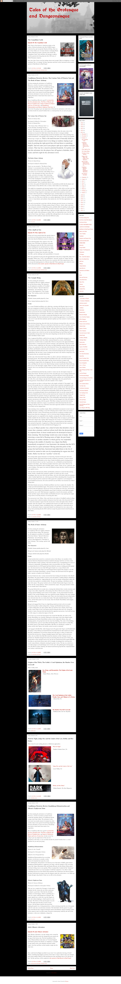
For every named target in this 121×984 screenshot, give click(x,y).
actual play (34, 516)
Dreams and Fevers (83, 321)
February (84, 190)
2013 (82, 208)
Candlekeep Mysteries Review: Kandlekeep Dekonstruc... (85, 169)
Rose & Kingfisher (83, 363)
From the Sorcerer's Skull (84, 333)
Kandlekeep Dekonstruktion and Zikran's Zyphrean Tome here (40, 106)
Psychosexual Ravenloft (84, 240)
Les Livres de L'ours (83, 349)
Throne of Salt (82, 397)
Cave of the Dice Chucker (84, 317)
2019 (82, 196)
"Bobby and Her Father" (59, 785)
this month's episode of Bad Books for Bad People (51, 263)
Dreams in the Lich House (84, 323)
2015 (82, 204)
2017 (82, 200)
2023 (82, 128)
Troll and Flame (82, 399)
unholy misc (33, 730)
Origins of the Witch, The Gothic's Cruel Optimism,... (85, 158)
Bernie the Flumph (83, 314)
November (84, 136)
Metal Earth (81, 351)
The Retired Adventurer (84, 388)
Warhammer (81, 252)
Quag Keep (81, 356)
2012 (82, 210)
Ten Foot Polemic (82, 373)
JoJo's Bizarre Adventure (36, 927)
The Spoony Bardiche (83, 390)
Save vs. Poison (82, 365)
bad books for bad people (35, 70)
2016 (82, 202)
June (83, 183)
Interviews (81, 291)
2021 (82, 132)
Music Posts (81, 282)
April (83, 186)
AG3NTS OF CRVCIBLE (84, 226)
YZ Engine (81, 254)
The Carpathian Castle (35, 40)
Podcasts (81, 284)
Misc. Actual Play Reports (84, 256)
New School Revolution (84, 353)
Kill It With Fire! (82, 344)
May (83, 185)
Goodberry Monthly (83, 337)
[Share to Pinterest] (49, 68)
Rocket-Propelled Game (84, 360)
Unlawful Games (82, 402)
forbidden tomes (44, 70)
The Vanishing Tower (83, 392)
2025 (82, 124)
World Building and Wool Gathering (84, 405)
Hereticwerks (82, 342)
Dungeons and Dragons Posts (85, 238)
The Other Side (82, 385)
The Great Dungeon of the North (85, 377)
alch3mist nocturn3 (83, 303)
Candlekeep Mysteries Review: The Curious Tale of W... (85, 145)
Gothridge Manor (82, 340)
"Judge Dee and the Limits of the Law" (62, 766)
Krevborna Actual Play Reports (85, 220)
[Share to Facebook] (48, 68)
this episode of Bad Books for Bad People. (60, 958)
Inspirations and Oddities (84, 270)
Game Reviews (82, 268)
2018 (82, 198)
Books (80, 275)
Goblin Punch (82, 335)
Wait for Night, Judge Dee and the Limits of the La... (85, 163)
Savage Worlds (82, 247)
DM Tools (81, 261)
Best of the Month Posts (84, 259)
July (83, 181)
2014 (82, 206)
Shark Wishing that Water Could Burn (85, 370)
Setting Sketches (82, 265)
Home (51, 968)
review (33, 221)
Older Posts (72, 968)
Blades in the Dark (83, 231)
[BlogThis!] (45, 68)
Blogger (66, 981)
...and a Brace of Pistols (84, 298)
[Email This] (44, 68)
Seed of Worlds (82, 367)
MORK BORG (82, 243)
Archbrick (81, 307)
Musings (81, 263)
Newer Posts (30, 968)
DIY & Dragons (82, 319)
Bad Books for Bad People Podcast (86, 229)
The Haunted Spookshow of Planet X (84, 380)
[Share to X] (47, 68)
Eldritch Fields (82, 326)
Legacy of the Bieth (83, 346)
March (83, 188)
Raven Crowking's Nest (84, 358)
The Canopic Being (34, 278)
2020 (82, 195)
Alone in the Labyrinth (84, 305)
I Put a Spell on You (34, 230)
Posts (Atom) (54, 972)
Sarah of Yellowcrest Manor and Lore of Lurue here (40, 835)
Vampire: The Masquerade (84, 249)
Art (80, 272)
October (83, 137)
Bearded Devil (82, 312)
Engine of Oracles (83, 328)
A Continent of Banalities (84, 300)
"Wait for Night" (57, 746)
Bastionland (81, 310)
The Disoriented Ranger (84, 375)
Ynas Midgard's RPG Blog (84, 407)
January (83, 192)
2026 (82, 123)
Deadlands (81, 236)
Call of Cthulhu (82, 233)
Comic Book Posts (83, 279)
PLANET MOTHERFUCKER (85, 224)
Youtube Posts (82, 288)
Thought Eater (82, 395)
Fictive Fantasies (82, 330)
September (84, 177)
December (84, 134)
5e (31, 221)
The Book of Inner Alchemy (37, 524)
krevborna (39, 516)
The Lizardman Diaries (84, 383)
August (83, 179)
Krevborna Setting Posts (84, 217)
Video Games (82, 286)
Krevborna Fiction (83, 222)
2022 (82, 130)
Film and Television (83, 277)
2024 (82, 126)
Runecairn (81, 245)
